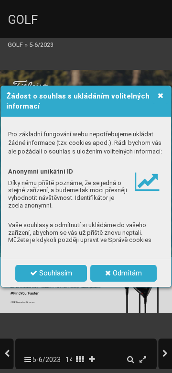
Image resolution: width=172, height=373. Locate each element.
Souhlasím (54, 273)
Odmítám (126, 273)
